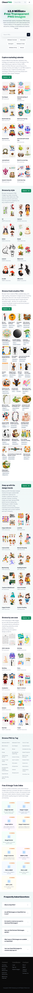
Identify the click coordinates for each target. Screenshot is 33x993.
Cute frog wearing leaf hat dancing (27, 341)
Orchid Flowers (6, 410)
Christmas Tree (25, 774)
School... (4, 361)
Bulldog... (15, 442)
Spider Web (4, 764)
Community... (24, 442)
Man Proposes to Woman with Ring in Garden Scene (6, 440)
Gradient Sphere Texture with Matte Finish (17, 341)
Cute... (13, 391)
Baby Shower (20, 708)
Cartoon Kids (5, 547)
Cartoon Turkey (15, 757)
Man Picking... (13, 375)
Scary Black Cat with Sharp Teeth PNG (15, 358)
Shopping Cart (15, 772)
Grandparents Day (26, 749)
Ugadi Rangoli (6, 342)
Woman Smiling (4, 328)
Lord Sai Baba (25, 425)
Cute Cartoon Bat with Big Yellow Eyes (24, 357)
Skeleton (11, 327)
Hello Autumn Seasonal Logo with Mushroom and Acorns (26, 324)
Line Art (4, 258)
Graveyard (10, 43)
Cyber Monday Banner (5, 777)
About (24, 965)
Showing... (5, 325)
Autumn (4, 708)
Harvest (22, 47)
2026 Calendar (6, 648)
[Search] (25, 2)
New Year (4, 727)
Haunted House (25, 745)
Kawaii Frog (26, 342)
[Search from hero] (28, 34)
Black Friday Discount (25, 756)
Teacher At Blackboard (8, 587)
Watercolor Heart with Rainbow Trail (26, 389)
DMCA (24, 967)
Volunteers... (24, 444)
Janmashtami (5, 160)
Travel (19, 727)
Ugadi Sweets (25, 408)
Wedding (4, 668)
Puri (23, 410)
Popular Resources (5, 969)
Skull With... (26, 458)
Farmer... (11, 376)
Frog (24, 344)
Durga (3, 752)
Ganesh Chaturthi (6, 180)
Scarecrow (25, 763)
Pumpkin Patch (25, 759)
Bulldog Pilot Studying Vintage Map (16, 440)
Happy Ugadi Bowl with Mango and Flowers (16, 406)
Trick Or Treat (25, 742)
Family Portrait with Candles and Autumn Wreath (6, 389)
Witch (20, 376)
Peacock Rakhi (11, 457)
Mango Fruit (5, 474)
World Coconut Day (22, 160)
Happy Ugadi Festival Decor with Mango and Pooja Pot (6, 472)
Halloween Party (13, 47)
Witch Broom (5, 745)
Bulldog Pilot (15, 444)
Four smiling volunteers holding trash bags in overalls (25, 441)
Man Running (5, 567)
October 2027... (4, 376)
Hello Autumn (26, 325)
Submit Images (16, 969)
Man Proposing (6, 444)
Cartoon (19, 219)
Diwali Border (5, 773)
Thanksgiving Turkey (25, 770)
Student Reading (21, 607)
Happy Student (6, 607)
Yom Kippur (5, 97)
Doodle (4, 278)
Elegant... (5, 408)
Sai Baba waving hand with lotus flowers (25, 424)
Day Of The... (12, 325)
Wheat (13, 749)
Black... (14, 342)
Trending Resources (5, 965)
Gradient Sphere (16, 344)
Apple (3, 749)
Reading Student (21, 567)
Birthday (19, 648)
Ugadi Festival (6, 344)
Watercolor (20, 258)
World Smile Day (6, 118)
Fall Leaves (22, 39)
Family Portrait (6, 393)
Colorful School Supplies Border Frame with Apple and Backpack (6, 358)
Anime (3, 239)
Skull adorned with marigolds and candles (27, 455)
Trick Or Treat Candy (5, 760)
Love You (19, 528)
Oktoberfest (5, 138)
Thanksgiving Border (5, 756)
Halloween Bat (22, 359)
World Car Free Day (22, 118)
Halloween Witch (6, 742)
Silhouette (20, 278)
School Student (21, 587)
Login (13, 965)
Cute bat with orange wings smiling (15, 389)
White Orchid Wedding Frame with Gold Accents (6, 406)
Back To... (5, 359)
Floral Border (13, 427)
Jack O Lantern (15, 759)
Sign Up (14, 967)
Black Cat (14, 361)
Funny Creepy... (4, 426)
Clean (7, 2)
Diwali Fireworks (26, 752)
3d (2, 219)
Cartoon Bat (22, 361)
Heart (24, 393)
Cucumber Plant (19, 326)
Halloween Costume (12, 39)
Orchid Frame (14, 425)
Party (18, 668)
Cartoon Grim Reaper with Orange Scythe (27, 373)
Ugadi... (14, 410)
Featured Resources (5, 973)
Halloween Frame (21, 43)
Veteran (14, 769)
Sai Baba (24, 427)
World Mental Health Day (15, 753)
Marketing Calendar (4, 977)
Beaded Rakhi (11, 458)
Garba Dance (25, 766)
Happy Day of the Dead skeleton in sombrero (11, 324)
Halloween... (14, 359)
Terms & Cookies (25, 970)
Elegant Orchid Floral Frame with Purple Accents (14, 424)
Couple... (4, 442)
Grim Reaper (27, 376)
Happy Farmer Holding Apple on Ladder (13, 373)
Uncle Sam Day (21, 180)
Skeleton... (5, 458)
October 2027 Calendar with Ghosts (5, 373)
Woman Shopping (22, 547)
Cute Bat (19, 391)
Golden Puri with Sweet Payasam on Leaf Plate (26, 406)
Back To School (21, 688)
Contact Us (25, 973)
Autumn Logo (26, 327)
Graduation (5, 688)
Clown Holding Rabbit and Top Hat (5, 424)
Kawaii (19, 239)
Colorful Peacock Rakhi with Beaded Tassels (14, 455)
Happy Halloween (6, 528)
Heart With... (25, 391)
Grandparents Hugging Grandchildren (5, 769)
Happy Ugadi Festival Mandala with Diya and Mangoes (6, 341)
